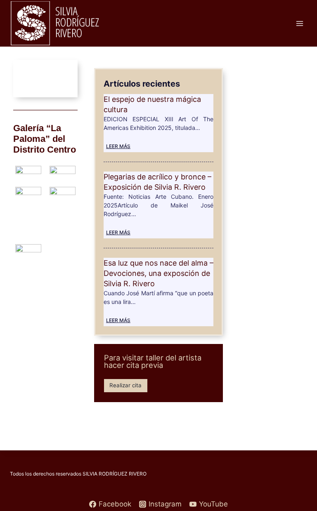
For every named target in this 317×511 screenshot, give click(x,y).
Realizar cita (125, 385)
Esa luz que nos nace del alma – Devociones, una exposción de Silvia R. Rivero (158, 273)
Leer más (118, 146)
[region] (45, 78)
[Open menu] (299, 23)
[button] (21, 78)
